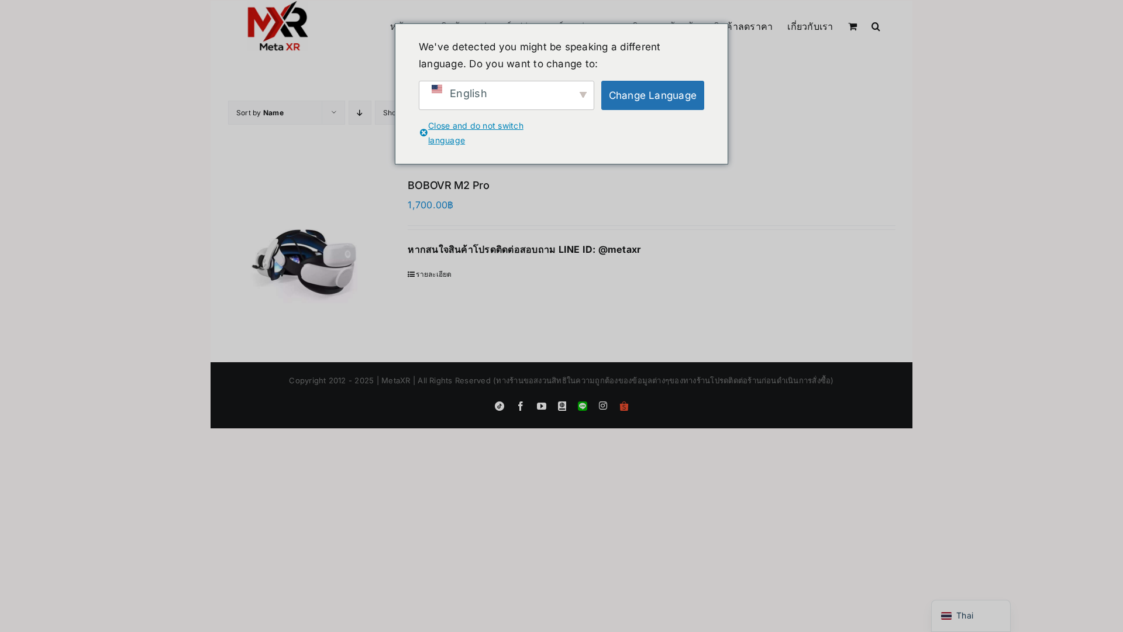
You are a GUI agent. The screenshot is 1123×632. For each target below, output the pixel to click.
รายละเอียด (434, 274)
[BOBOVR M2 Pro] (304, 255)
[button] (875, 25)
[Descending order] (360, 113)
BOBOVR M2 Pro (449, 185)
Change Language (653, 95)
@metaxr (620, 249)
